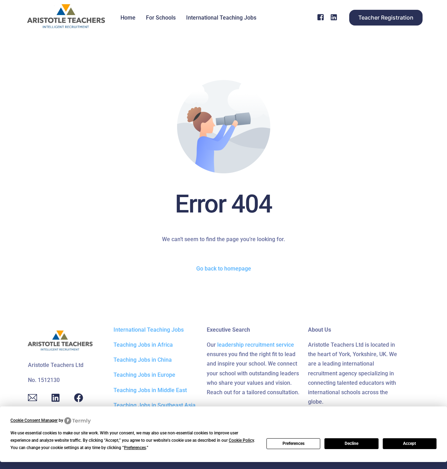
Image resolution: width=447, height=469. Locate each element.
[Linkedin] (55, 397)
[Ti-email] (32, 397)
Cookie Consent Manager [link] (34, 420)
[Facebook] (320, 17)
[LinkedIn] (333, 17)
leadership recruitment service (255, 344)
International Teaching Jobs (148, 329)
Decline (351, 443)
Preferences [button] (135, 447)
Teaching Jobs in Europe (144, 374)
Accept (409, 443)
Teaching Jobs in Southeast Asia (154, 405)
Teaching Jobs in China (142, 359)
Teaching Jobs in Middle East (150, 390)
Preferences (294, 443)
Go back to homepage (223, 268)
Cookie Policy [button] (241, 440)
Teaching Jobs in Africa (143, 344)
